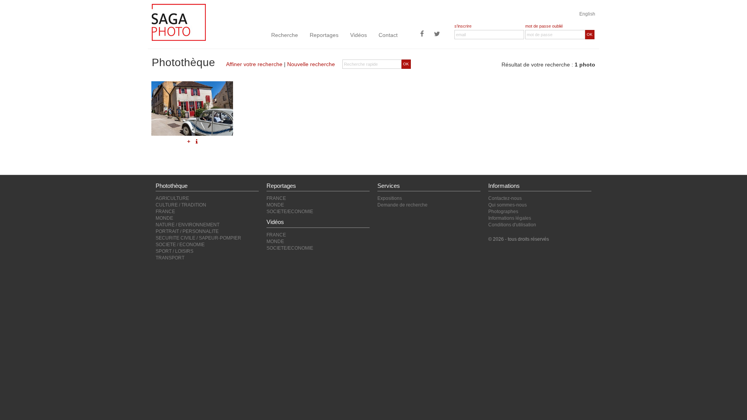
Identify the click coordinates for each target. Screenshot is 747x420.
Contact (388, 35)
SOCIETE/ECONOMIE (290, 211)
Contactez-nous (505, 198)
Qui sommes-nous (507, 205)
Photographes (503, 211)
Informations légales (509, 218)
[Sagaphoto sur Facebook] (422, 34)
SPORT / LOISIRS (174, 251)
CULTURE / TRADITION (181, 205)
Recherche (284, 35)
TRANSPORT (170, 258)
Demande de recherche (402, 205)
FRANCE (165, 211)
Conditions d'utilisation (512, 225)
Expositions (389, 198)
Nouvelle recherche (311, 64)
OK (590, 34)
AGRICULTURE (172, 198)
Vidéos (358, 35)
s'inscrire (463, 26)
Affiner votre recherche (254, 64)
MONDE (164, 218)
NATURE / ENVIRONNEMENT (187, 225)
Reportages (324, 35)
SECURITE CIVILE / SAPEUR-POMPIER (198, 238)
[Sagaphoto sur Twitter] (436, 34)
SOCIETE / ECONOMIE (180, 244)
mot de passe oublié (544, 26)
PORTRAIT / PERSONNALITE (187, 231)
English (587, 14)
